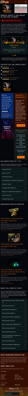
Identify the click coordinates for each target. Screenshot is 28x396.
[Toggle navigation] (25, 2)
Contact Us (3, 375)
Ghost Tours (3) (6, 173)
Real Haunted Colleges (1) (8, 313)
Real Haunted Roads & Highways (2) (11, 344)
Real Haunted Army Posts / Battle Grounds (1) (13, 301)
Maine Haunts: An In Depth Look (7, 229)
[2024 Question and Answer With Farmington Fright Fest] (14, 211)
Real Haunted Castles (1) (8, 305)
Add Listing (17, 384)
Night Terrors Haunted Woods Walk (10, 70)
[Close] (26, 388)
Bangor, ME (7, 130)
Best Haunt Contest (19, 378)
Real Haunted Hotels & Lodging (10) (11, 317)
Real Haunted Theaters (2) (9, 348)
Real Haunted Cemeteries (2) (9, 309)
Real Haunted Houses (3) (8, 320)
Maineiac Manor (14, 45)
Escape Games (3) (6, 169)
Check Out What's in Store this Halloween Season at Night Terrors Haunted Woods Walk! (13, 272)
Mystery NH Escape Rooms (8, 74)
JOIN (21, 393)
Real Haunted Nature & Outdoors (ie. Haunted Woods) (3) (11, 336)
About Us (17, 375)
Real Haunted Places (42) (8, 340)
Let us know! (3, 371)
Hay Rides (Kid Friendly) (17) (9, 188)
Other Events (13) (6, 195)
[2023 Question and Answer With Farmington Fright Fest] (14, 237)
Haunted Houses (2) (7, 176)
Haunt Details (20, 125)
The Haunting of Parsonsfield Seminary (10, 77)
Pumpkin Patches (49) (7, 199)
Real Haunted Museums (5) (9, 331)
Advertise (3, 384)
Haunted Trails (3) (6, 184)
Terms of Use (18, 376)
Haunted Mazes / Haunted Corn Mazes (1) (12, 180)
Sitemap (2, 376)
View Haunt (21, 157)
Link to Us (3, 378)
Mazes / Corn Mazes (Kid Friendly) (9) (11, 191)
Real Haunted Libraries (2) (8, 328)
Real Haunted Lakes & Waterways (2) (11, 324)
